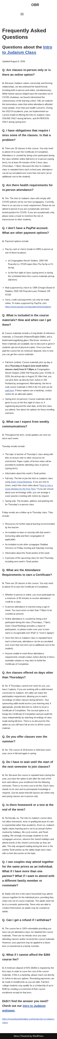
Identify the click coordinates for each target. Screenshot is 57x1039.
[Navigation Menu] (22, 14)
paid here (9, 390)
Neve (16, 1036)
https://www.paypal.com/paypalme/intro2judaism (28, 306)
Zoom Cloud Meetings (21, 482)
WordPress (38, 1036)
